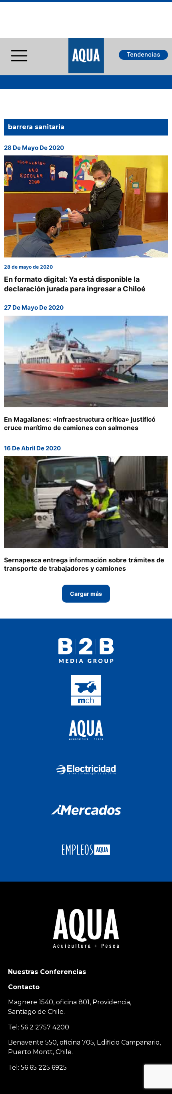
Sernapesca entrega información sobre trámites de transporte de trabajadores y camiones (84, 564)
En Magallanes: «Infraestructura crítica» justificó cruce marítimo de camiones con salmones (80, 423)
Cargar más (86, 593)
